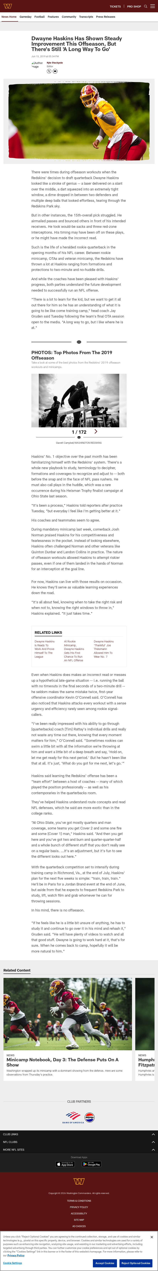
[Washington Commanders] (79, 1182)
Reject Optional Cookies (136, 1263)
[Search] (145, 6)
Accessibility (79, 1213)
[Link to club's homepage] (7, 5)
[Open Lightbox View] (78, 411)
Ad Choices (79, 1226)
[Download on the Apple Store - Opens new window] (65, 1164)
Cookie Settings (12, 1262)
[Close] (152, 1237)
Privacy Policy (79, 1207)
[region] (79, 1251)
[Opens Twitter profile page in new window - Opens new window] (49, 71)
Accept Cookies (105, 1263)
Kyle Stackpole (55, 62)
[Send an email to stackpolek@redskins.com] (55, 71)
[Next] (95, 431)
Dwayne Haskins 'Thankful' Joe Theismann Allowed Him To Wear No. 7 (104, 649)
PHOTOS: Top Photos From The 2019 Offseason (71, 355)
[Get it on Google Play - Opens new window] (92, 1166)
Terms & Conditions (79, 1200)
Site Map (79, 1219)
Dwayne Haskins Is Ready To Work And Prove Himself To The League (45, 649)
